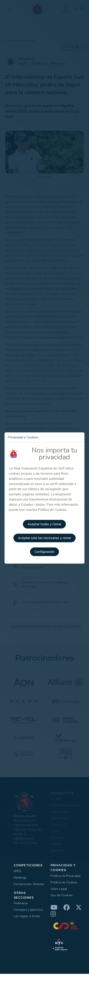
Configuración (44, 551)
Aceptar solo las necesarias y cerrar (44, 538)
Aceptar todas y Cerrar (44, 524)
